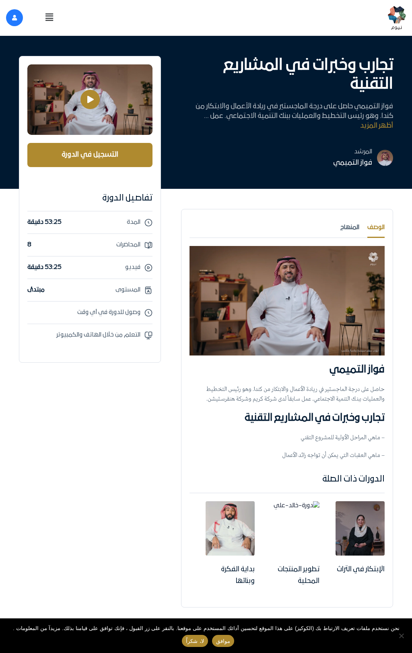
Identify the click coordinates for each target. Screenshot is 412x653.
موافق (223, 641)
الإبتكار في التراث (361, 569)
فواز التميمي (352, 162)
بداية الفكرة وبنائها (238, 575)
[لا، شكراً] (402, 636)
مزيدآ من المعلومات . (36, 628)
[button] (49, 18)
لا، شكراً (195, 641)
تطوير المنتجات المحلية (298, 575)
